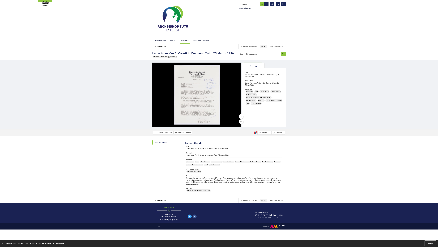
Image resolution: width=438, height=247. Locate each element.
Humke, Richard (251, 100)
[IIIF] (255, 132)
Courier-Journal (276, 91)
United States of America (274, 100)
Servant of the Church (194, 171)
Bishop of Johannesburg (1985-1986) (165, 57)
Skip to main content (45, 1)
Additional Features (201, 41)
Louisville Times (251, 94)
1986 (248, 103)
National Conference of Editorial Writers (258, 97)
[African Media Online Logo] (269, 216)
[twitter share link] (190, 216)
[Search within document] (283, 54)
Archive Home (160, 41)
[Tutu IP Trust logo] (173, 18)
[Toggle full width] (241, 116)
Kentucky (261, 100)
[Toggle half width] (241, 121)
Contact (159, 226)
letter (256, 91)
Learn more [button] (59, 243)
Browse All (185, 41)
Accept (430, 243)
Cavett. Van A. (264, 91)
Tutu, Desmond (256, 103)
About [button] (172, 41)
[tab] (253, 65)
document (249, 91)
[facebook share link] (195, 216)
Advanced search (245, 8)
